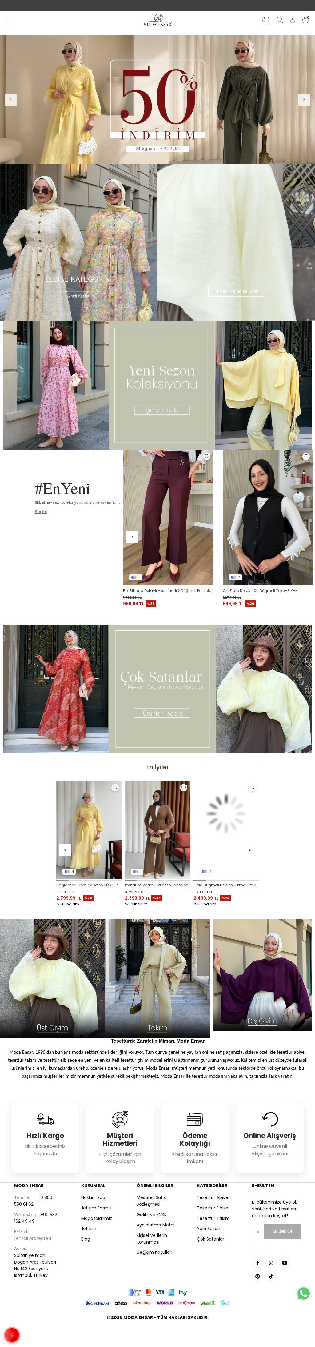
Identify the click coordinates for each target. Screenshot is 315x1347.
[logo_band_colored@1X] (157, 1292)
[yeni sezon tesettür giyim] (157, 385)
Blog (85, 1239)
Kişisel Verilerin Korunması (152, 1238)
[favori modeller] (157, 99)
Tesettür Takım (213, 1218)
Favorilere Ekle (206, 456)
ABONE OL (282, 1231)
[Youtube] (284, 1262)
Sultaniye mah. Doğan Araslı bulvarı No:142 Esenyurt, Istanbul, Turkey (35, 1261)
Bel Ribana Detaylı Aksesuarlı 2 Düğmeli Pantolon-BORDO (168, 590)
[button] (62, 880)
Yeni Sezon (208, 1228)
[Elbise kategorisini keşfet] (79, 242)
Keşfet (41, 511)
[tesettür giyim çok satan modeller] (157, 689)
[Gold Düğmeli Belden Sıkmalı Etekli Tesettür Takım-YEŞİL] (157, 830)
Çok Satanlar (210, 1239)
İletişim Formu (96, 1208)
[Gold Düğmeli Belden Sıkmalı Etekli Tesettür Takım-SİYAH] (89, 830)
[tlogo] (157, 1332)
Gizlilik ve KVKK (152, 1215)
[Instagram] (271, 1262)
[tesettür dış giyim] (262, 975)
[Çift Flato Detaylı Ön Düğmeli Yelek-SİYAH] (268, 517)
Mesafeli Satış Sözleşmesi (151, 1200)
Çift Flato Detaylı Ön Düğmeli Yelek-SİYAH (260, 590)
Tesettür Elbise (212, 1208)
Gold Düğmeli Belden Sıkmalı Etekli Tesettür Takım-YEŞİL (157, 885)
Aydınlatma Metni (155, 1225)
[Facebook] (257, 1262)
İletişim (88, 1228)
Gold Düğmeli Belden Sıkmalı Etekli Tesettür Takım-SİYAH (89, 885)
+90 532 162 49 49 (35, 1218)
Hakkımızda (93, 1197)
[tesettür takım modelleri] (157, 978)
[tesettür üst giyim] (52, 978)
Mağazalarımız (96, 1218)
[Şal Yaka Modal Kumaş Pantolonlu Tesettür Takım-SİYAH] (226, 830)
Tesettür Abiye (212, 1197)
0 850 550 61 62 (33, 1200)
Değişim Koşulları (154, 1252)
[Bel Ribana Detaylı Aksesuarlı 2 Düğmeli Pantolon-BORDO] (168, 517)
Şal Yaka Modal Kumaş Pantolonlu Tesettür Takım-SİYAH (226, 885)
